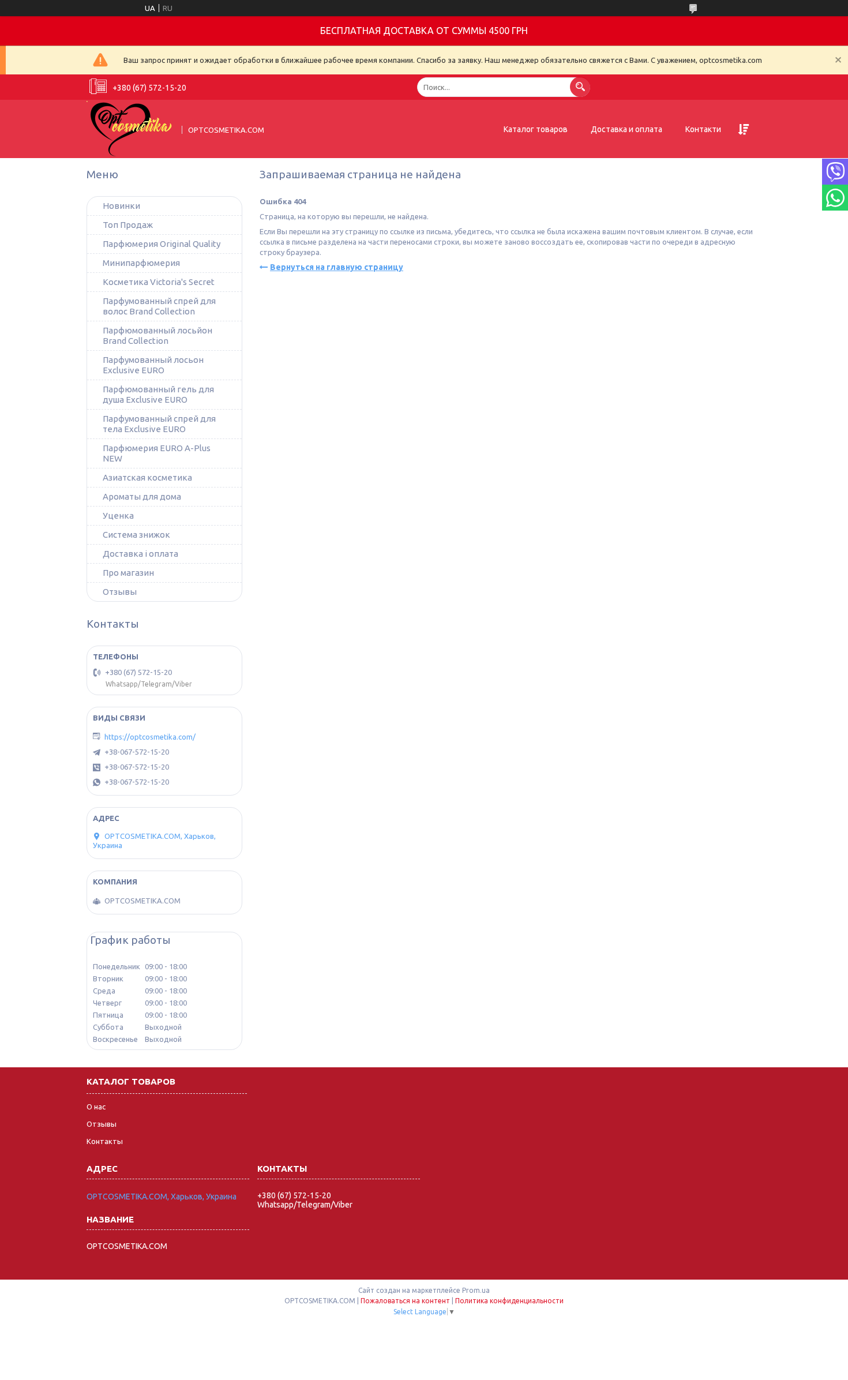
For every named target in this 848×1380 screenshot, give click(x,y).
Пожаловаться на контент (405, 1300)
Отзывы (120, 592)
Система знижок (136, 534)
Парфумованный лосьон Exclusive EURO (153, 365)
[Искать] (580, 87)
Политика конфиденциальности (509, 1300)
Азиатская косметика (147, 477)
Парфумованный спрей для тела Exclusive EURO (159, 424)
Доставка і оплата (140, 553)
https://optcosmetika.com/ (150, 737)
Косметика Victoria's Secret (159, 282)
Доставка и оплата (626, 129)
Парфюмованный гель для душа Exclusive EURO (158, 394)
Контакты (105, 1141)
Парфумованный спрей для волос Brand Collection (159, 306)
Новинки (121, 206)
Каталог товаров (536, 129)
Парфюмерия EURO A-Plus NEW (157, 453)
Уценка (118, 515)
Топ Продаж (128, 225)
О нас (96, 1106)
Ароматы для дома (142, 496)
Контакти (703, 129)
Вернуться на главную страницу (336, 267)
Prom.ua (476, 1290)
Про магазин (128, 573)
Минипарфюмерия (141, 263)
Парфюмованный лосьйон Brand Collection (157, 335)
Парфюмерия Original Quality (161, 244)
